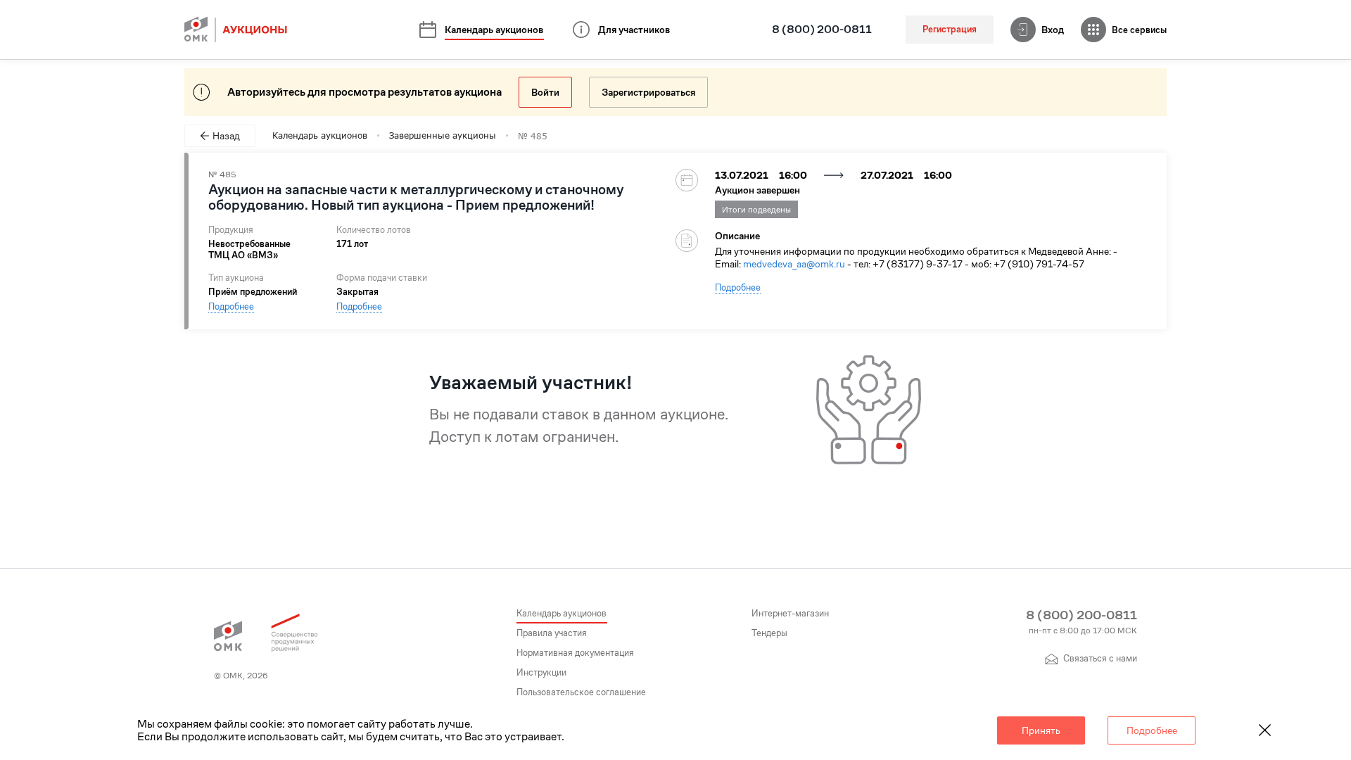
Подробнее (231, 306)
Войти (545, 92)
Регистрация (949, 29)
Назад (226, 135)
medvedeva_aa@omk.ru (794, 264)
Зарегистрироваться (648, 92)
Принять (1041, 730)
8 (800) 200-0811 (822, 30)
